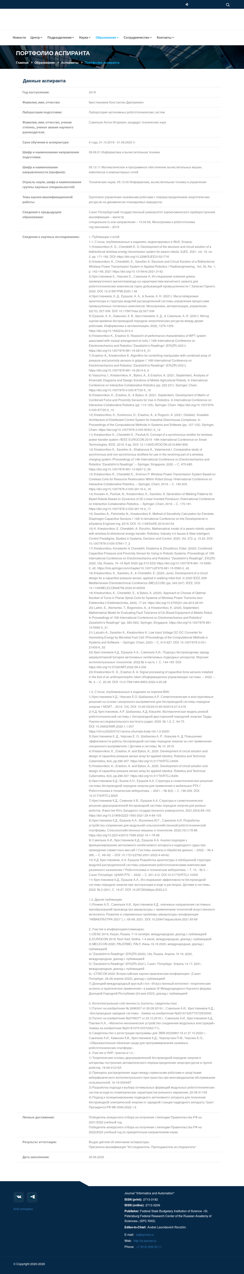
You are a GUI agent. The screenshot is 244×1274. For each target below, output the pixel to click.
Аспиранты (70, 62)
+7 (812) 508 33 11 (149, 1247)
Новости (19, 37)
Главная (22, 62)
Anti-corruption (23, 1209)
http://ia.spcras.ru (144, 1240)
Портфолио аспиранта (102, 62)
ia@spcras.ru (145, 1234)
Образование (45, 62)
